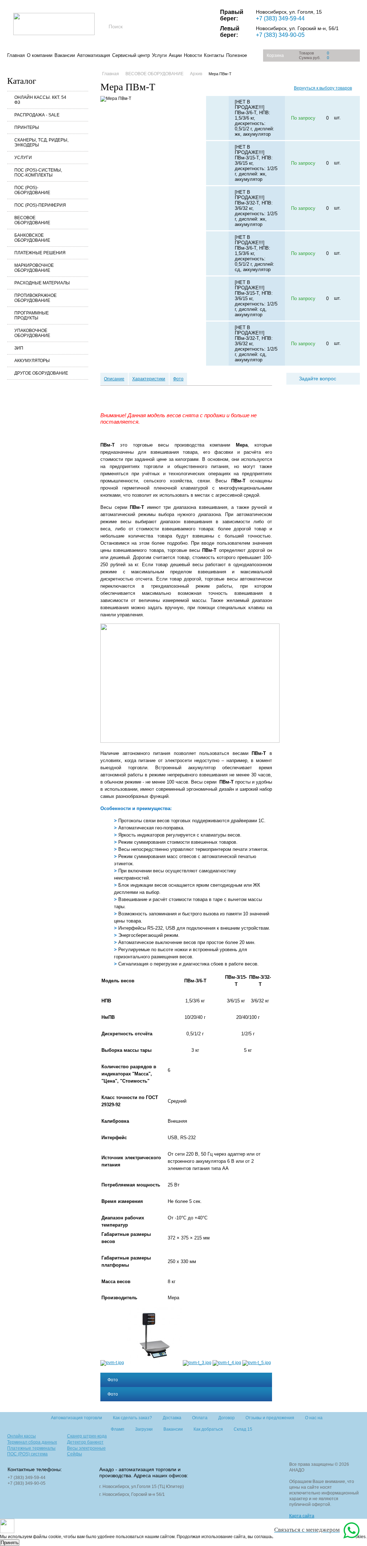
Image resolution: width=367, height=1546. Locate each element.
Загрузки (144, 1429)
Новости (193, 55)
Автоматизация (93, 55)
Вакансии (64, 55)
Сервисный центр (131, 55)
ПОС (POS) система (27, 1453)
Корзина (275, 55)
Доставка (172, 1417)
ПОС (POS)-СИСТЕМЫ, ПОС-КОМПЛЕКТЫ (38, 173)
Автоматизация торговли (76, 1417)
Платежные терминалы (31, 1448)
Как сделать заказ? (132, 1417)
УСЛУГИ (23, 157)
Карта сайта (301, 1515)
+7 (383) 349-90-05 (280, 35)
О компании (39, 55)
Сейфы (74, 1453)
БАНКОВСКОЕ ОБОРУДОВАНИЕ (32, 238)
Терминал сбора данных (32, 1442)
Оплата (200, 1417)
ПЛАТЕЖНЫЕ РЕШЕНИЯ (40, 252)
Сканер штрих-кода (87, 1436)
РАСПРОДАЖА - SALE (36, 114)
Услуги (159, 55)
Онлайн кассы (21, 1436)
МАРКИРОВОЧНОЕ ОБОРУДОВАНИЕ (34, 268)
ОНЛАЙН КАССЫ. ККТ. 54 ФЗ (40, 100)
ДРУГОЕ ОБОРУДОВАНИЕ (41, 373)
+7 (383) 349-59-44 (280, 18)
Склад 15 (243, 1429)
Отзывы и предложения (270, 1417)
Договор (226, 1417)
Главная (16, 55)
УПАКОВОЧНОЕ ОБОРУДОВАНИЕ (32, 333)
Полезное (236, 55)
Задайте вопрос (317, 378)
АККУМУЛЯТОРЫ (32, 360)
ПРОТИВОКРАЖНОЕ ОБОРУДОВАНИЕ (35, 298)
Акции (175, 55)
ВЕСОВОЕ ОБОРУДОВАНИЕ (32, 220)
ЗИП (18, 348)
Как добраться (208, 1429)
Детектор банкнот (85, 1442)
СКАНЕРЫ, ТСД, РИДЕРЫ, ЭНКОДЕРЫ (41, 143)
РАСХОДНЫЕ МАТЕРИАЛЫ (42, 282)
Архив (196, 73)
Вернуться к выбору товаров (323, 88)
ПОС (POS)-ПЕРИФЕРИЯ (40, 205)
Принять (10, 1542)
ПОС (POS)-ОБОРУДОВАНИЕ (32, 190)
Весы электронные (86, 1448)
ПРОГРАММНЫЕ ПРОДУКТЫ (31, 315)
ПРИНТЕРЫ (26, 127)
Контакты (214, 55)
